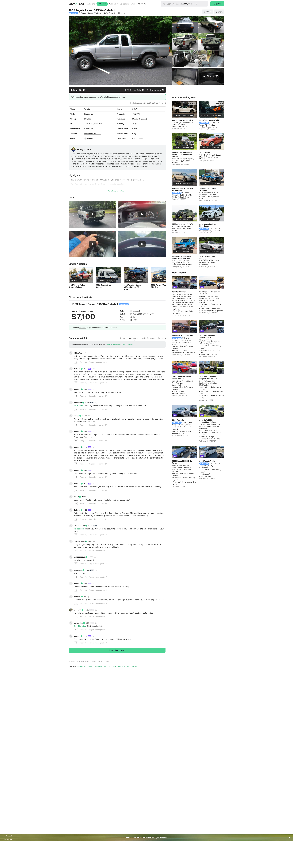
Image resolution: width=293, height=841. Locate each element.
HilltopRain (78, 353)
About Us (142, 4)
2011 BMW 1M (204, 152)
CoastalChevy (79, 541)
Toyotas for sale (100, 666)
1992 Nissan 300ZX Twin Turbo (182, 462)
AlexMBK (77, 597)
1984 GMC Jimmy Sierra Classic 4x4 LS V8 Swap (181, 257)
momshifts (78, 403)
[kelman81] (71, 610)
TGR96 (76, 416)
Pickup (87, 114)
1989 (107, 661)
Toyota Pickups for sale (116, 666)
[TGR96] (71, 416)
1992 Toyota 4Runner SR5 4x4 (160, 286)
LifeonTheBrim (87, 311)
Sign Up (217, 4)
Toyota (87, 109)
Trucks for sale (131, 666)
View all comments (117, 650)
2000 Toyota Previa (207, 461)
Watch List (113, 4)
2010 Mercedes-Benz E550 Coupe (207, 225)
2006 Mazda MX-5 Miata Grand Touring (181, 378)
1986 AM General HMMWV (182, 224)
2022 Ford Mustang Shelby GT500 (207, 336)
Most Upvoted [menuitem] (134, 338)
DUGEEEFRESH (79, 557)
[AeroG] (71, 497)
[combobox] (184, 4)
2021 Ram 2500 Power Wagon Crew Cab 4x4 (208, 378)
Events (133, 4)
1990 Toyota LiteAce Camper (105, 286)
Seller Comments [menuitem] (148, 338)
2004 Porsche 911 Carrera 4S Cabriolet (182, 189)
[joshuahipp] (71, 623)
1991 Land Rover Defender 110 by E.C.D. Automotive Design (182, 154)
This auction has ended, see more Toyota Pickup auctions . (99, 97)
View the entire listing (116, 191)
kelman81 (77, 610)
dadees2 (90, 139)
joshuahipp (78, 623)
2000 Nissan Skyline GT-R (182, 120)
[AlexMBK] (71, 596)
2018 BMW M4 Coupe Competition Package (207, 421)
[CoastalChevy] (71, 541)
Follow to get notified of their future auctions (95, 328)
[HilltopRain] (71, 353)
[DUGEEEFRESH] (71, 557)
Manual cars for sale (84, 666)
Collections (124, 4)
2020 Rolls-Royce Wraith (209, 120)
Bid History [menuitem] (162, 338)
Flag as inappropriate (97, 362)
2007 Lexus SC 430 (207, 256)
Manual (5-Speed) (83, 661)
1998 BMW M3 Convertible (182, 335)
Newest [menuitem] (123, 338)
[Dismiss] (289, 837)
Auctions (91, 4)
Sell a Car (102, 4)
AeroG (76, 497)
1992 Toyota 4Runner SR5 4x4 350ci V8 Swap (133, 287)
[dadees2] (85, 138)
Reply (82, 362)
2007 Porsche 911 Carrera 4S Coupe (209, 293)
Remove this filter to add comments (120, 344)
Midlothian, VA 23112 (92, 134)
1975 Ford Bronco (179, 292)
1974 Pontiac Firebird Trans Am (207, 189)
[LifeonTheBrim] (80, 311)
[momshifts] (71, 402)
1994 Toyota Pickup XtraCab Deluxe (77, 286)
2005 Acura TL (178, 420)
